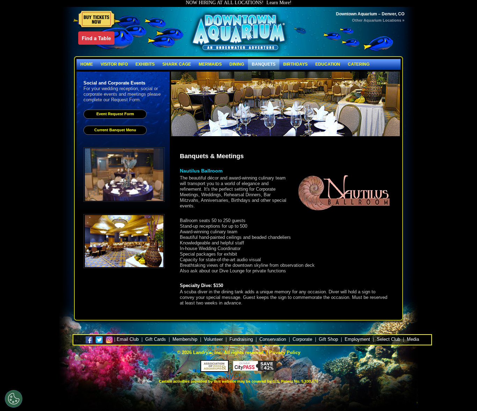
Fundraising (241, 339)
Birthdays (295, 64)
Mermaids (210, 64)
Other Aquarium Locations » (378, 20)
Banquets (264, 64)
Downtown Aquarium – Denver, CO (370, 14)
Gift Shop (328, 339)
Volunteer (213, 339)
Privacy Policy (284, 352)
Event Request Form (115, 114)
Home (86, 64)
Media (413, 339)
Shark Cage (176, 64)
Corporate (302, 339)
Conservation (272, 339)
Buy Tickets (97, 19)
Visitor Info (114, 64)
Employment (357, 339)
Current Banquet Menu (115, 130)
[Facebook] (90, 339)
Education (327, 64)
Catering (358, 64)
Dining (236, 64)
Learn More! (279, 2)
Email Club (128, 339)
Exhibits (145, 64)
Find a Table (96, 38)
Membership (185, 339)
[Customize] (13, 399)
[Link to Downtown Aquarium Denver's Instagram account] (109, 339)
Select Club (388, 339)
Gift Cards (155, 339)
